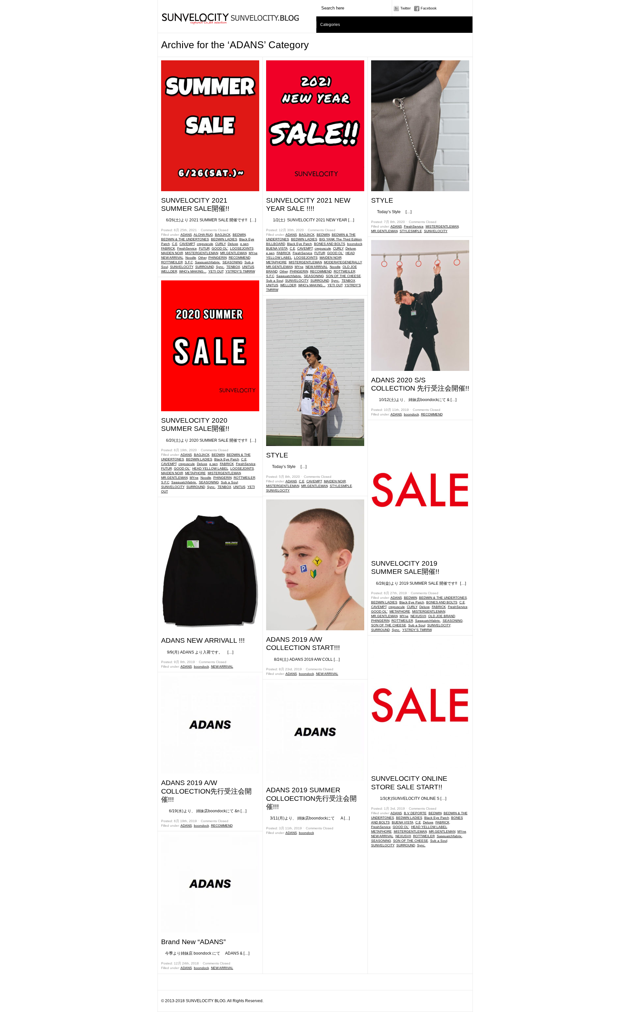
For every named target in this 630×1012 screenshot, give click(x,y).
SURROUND (204, 267)
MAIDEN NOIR (172, 253)
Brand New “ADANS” (193, 941)
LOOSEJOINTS (242, 248)
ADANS (186, 234)
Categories (330, 24)
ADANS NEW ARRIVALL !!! (203, 640)
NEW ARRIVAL (172, 257)
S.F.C (189, 262)
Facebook (429, 8)
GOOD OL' (220, 248)
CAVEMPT (187, 244)
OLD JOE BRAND (441, 616)
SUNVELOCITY (181, 267)
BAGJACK (223, 234)
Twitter (405, 8)
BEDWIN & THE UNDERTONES (185, 239)
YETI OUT (215, 271)
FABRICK (168, 248)
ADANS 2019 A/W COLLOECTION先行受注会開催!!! (206, 791)
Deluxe (233, 244)
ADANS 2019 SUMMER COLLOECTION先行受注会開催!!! (311, 798)
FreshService (187, 248)
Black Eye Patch (226, 459)
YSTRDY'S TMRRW (240, 271)
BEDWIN (239, 234)
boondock (201, 666)
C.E (175, 244)
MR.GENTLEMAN (233, 253)
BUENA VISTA (277, 248)
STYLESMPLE (341, 486)
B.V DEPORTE (415, 813)
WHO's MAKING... (192, 271)
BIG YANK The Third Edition (340, 239)
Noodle (190, 257)
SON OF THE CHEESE (343, 276)
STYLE (277, 455)
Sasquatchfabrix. (207, 262)
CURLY (220, 244)
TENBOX (233, 267)
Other (202, 257)
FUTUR (204, 248)
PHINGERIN (217, 257)
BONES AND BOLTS (329, 244)
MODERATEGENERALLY (343, 262)
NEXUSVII (418, 616)
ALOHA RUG (203, 234)
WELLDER (169, 271)
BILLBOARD (275, 244)
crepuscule (205, 244)
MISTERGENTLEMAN (201, 253)
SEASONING (232, 262)
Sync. (220, 267)
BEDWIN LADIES (224, 239)
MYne (253, 253)
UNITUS (248, 267)
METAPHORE (195, 473)
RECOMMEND (239, 257)
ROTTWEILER (172, 262)
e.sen (244, 244)
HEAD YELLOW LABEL (210, 468)
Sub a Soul (229, 482)
